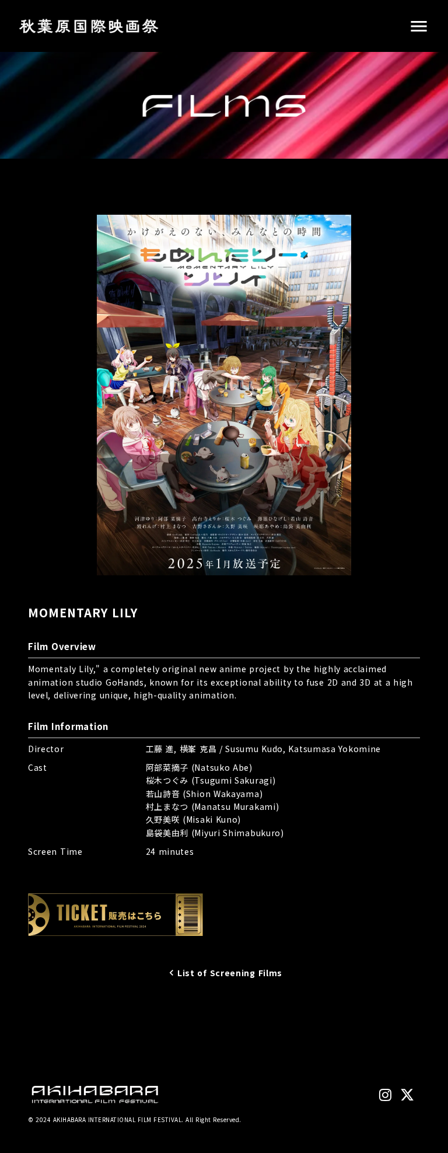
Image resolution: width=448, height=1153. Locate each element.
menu (418, 26)
